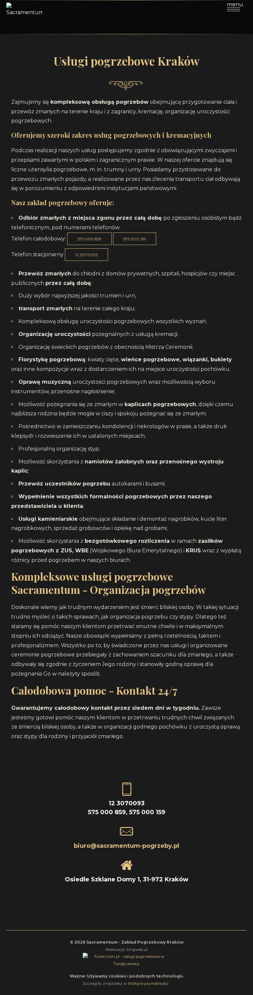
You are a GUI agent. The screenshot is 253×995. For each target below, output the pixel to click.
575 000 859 (89, 238)
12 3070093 (86, 254)
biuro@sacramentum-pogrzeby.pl (126, 845)
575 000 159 (134, 238)
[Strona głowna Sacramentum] (24, 16)
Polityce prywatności (148, 983)
